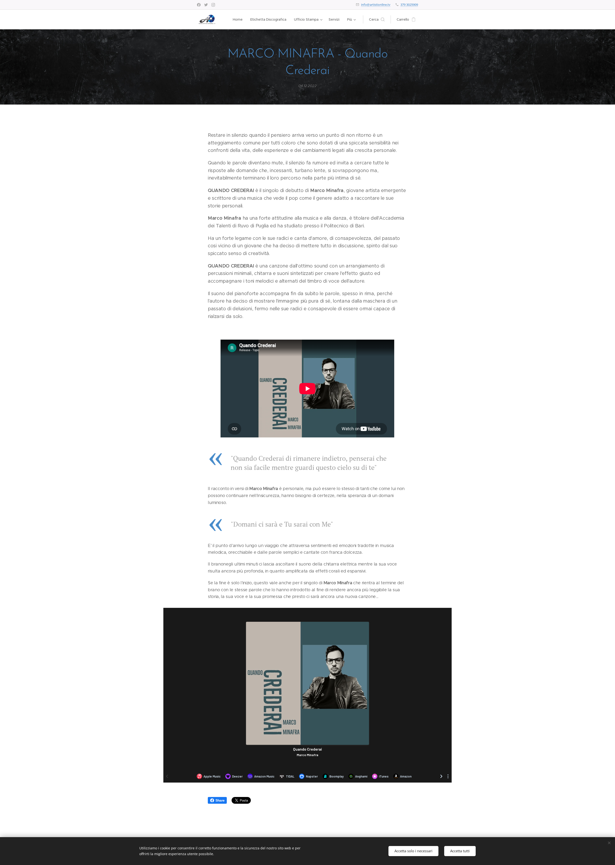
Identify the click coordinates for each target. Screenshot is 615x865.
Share (219, 800)
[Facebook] (199, 5)
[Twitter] (206, 5)
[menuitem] (239, 19)
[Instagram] (213, 5)
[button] (377, 19)
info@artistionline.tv (375, 4)
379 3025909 (409, 4)
